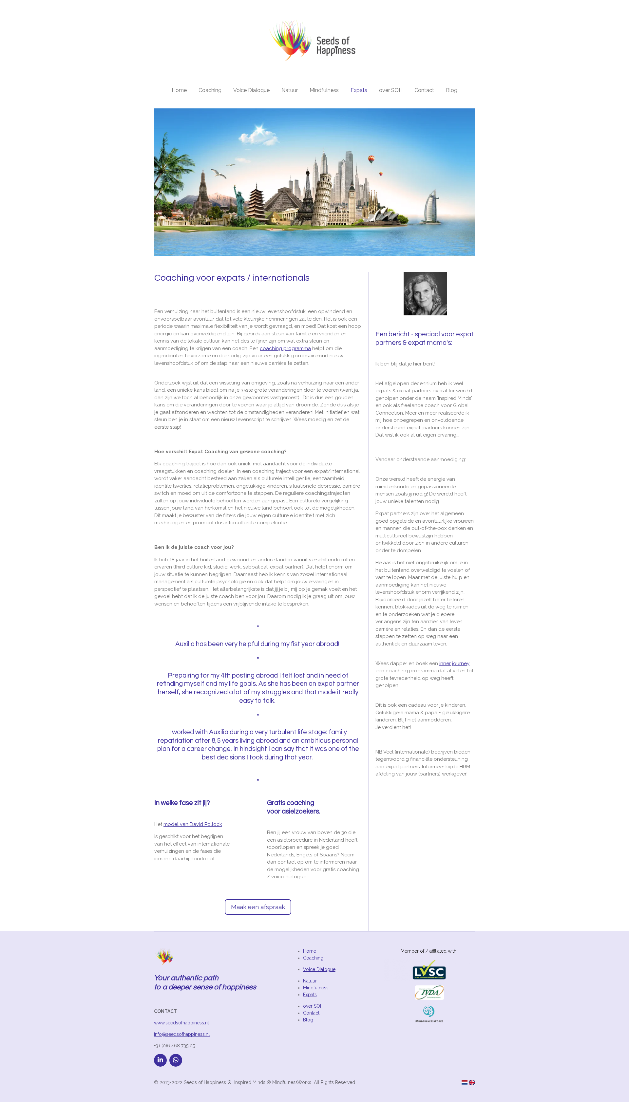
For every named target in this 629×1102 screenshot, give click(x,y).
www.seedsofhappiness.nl (181, 1022)
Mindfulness (316, 987)
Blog (308, 1019)
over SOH (313, 1006)
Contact (311, 1013)
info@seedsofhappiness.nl (182, 1034)
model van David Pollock (192, 824)
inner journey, (454, 663)
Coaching (313, 958)
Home (309, 951)
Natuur (310, 980)
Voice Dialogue (319, 969)
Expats (310, 994)
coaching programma (285, 348)
